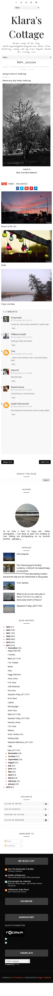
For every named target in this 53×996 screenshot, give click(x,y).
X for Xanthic (23, 583)
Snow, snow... (13, 678)
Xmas (10, 671)
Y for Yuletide (13, 663)
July (10, 766)
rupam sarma (17, 387)
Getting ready (13, 738)
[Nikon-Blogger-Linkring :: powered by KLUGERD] (25, 943)
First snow (12, 691)
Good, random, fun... (16, 734)
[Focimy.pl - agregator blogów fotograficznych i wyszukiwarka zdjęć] (14, 932)
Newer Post (7, 462)
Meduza (11, 730)
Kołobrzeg (24, 69)
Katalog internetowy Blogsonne (17, 947)
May (10, 772)
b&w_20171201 (14, 750)
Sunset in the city (8, 226)
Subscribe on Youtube (14, 814)
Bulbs (3, 265)
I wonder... (12, 655)
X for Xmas (12, 683)
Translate (23, 964)
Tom (13, 351)
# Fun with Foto (21, 184)
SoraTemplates (17, 977)
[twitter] (21, 3)
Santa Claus (12, 710)
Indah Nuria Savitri (20, 403)
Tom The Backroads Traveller (21, 869)
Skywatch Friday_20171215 (18, 694)
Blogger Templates (44, 977)
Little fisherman (14, 687)
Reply (13, 328)
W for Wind (12, 698)
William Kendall (18, 334)
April (10, 775)
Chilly (10, 746)
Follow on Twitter (13, 803)
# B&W (11, 184)
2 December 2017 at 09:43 (22, 373)
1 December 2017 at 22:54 (22, 354)
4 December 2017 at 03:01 (22, 390)
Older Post (45, 462)
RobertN (15, 370)
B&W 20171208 (14, 714)
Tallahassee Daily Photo (18, 890)
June (10, 769)
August (11, 763)
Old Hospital (23, 554)
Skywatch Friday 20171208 (18, 718)
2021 (8, 633)
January (11, 784)
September (13, 759)
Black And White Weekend (26, 173)
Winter (10, 667)
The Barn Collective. (15, 871)
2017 (8, 645)
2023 (8, 627)
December (13, 648)
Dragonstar (16, 317)
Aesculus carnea (14, 722)
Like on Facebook (12, 809)
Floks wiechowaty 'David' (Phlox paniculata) (24, 877)
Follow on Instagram (14, 820)
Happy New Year (14, 651)
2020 (8, 636)
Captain (11, 702)
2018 (8, 642)
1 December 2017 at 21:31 (22, 320)
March (11, 778)
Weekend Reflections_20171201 (20, 742)
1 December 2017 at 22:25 (22, 337)
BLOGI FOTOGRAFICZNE (15, 925)
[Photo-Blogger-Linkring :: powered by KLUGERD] (25, 939)
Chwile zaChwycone (16, 875)
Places (31, 69)
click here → (17, 539)
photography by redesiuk (19, 881)
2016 (8, 787)
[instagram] (31, 3)
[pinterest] (26, 3)
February (12, 781)
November (13, 753)
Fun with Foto (44, 67)
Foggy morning (8, 304)
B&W (36, 67)
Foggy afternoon (14, 674)
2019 (8, 639)
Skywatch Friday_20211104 (29, 606)
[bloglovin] (36, 3)
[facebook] (16, 3)
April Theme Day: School (17, 892)
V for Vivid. (12, 726)
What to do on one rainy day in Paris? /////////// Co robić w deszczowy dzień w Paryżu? (31, 597)
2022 (8, 630)
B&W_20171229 (14, 659)
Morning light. (13, 706)
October (12, 756)
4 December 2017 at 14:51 (22, 406)
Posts (8, 841)
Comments (10, 846)
